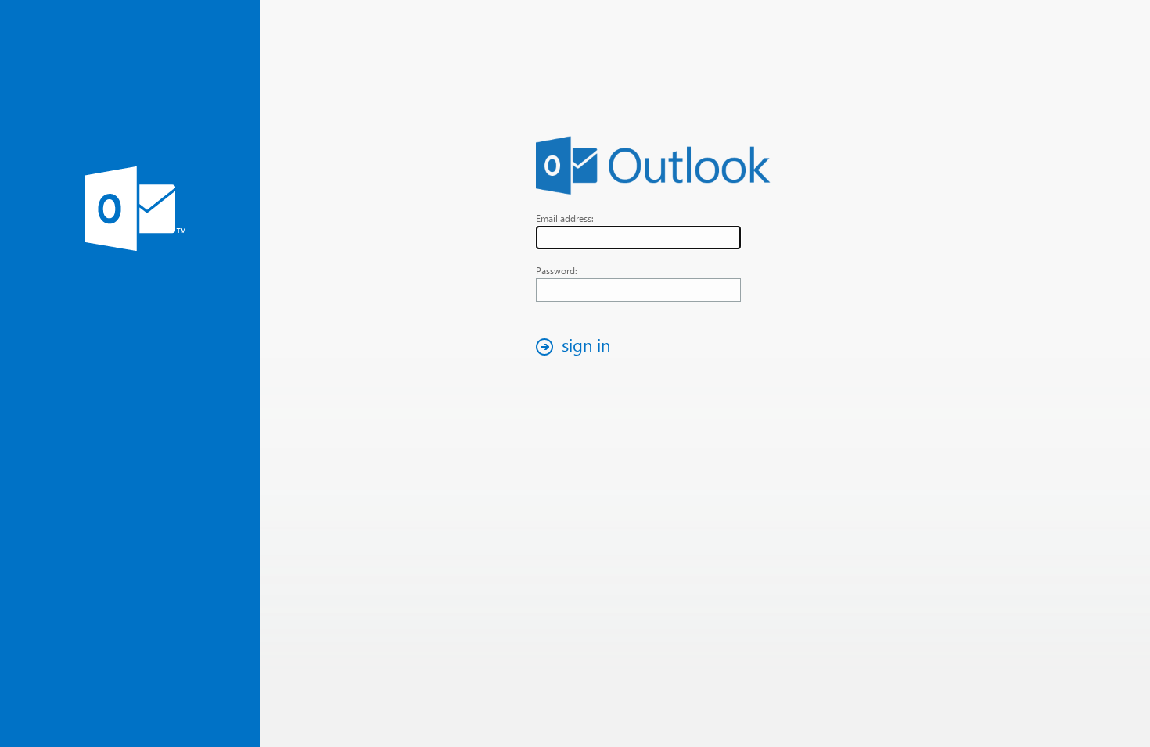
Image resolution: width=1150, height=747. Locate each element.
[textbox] (638, 237)
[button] (577, 346)
